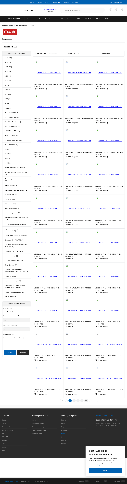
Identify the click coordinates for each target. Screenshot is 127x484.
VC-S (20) (8, 108)
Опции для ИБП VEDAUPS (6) (14, 240)
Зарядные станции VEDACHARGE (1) (16, 190)
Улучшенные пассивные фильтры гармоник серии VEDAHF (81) (15, 286)
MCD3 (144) (8, 67)
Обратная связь (11, 481)
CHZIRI (4, 440)
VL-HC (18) (8, 154)
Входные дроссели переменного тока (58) (16, 173)
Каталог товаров (13, 19)
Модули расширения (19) (12, 208)
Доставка (75, 2)
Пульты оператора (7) (11, 256)
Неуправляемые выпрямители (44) (15, 224)
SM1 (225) (8, 85)
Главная (31, 2)
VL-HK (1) (8, 163)
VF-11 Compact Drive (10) (12, 126)
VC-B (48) (8, 99)
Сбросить (23, 352)
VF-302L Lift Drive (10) (11, 135)
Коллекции (56, 2)
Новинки (34, 420)
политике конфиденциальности (98, 465)
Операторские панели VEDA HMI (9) (15, 235)
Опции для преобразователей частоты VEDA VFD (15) (16, 245)
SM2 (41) (7, 90)
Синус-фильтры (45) (11, 265)
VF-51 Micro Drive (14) (11, 144)
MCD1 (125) (8, 58)
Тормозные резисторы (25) (13, 281)
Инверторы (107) (10, 199)
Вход (110, 2)
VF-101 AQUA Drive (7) (11, 112)
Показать (10, 352)
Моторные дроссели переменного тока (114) (16, 218)
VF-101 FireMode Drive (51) (13, 122)
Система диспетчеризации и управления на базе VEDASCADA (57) (16, 270)
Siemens (4, 447)
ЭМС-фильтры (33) (10, 296)
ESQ (3, 433)
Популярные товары (38, 423)
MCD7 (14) (8, 80)
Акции (40, 2)
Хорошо (105, 470)
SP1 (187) (8, 94)
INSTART (5, 437)
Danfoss (4, 420)
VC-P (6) (7, 103)
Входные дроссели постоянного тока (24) (16, 180)
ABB (3, 443)
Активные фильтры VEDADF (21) (15, 167)
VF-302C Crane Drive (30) (12, 131)
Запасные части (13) (11, 185)
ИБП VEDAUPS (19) (11, 194)
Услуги (47, 2)
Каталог (63, 440)
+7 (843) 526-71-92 (26, 481)
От (4, 338)
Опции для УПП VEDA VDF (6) (14, 251)
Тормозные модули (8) (11, 276)
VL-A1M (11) (8, 149)
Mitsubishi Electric (7, 430)
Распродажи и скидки (38, 427)
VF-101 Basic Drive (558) (12, 117)
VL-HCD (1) (8, 158)
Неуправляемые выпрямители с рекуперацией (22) (14, 230)
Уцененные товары (37, 433)
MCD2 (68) (8, 62)
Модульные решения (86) (12, 213)
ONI (3, 450)
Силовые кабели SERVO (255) (14, 260)
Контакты (64, 443)
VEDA (9, 312)
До (15, 338)
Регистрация (118, 2)
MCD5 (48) (8, 76)
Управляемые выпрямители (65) (14, 292)
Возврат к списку (7, 39)
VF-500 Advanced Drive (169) (13, 140)
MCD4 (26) (8, 71)
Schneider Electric (7, 427)
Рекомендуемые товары (39, 430)
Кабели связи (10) (10, 204)
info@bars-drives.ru (50, 9)
